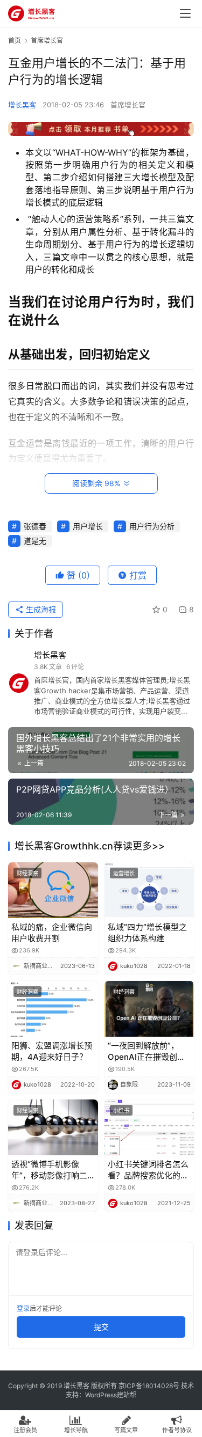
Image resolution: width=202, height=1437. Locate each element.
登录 (23, 1308)
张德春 (35, 526)
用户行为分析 (152, 526)
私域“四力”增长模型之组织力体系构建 (147, 932)
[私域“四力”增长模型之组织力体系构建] (149, 890)
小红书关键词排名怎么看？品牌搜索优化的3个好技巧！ (148, 1170)
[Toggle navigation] (185, 13)
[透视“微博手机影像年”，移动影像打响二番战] (53, 1127)
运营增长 (124, 873)
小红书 (121, 1110)
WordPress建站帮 (110, 1395)
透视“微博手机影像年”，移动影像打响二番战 (49, 1170)
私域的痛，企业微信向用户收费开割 (51, 932)
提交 (101, 1326)
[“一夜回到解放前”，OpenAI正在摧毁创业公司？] (149, 1009)
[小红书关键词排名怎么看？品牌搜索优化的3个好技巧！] (149, 1127)
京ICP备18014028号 (149, 1386)
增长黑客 (22, 104)
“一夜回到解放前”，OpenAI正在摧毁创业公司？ (146, 1051)
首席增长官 (127, 104)
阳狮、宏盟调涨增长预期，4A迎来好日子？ (51, 1051)
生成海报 (40, 609)
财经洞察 (27, 873)
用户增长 (88, 526)
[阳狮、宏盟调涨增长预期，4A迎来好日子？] (53, 1009)
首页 (14, 40)
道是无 (35, 540)
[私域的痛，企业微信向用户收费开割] (53, 890)
